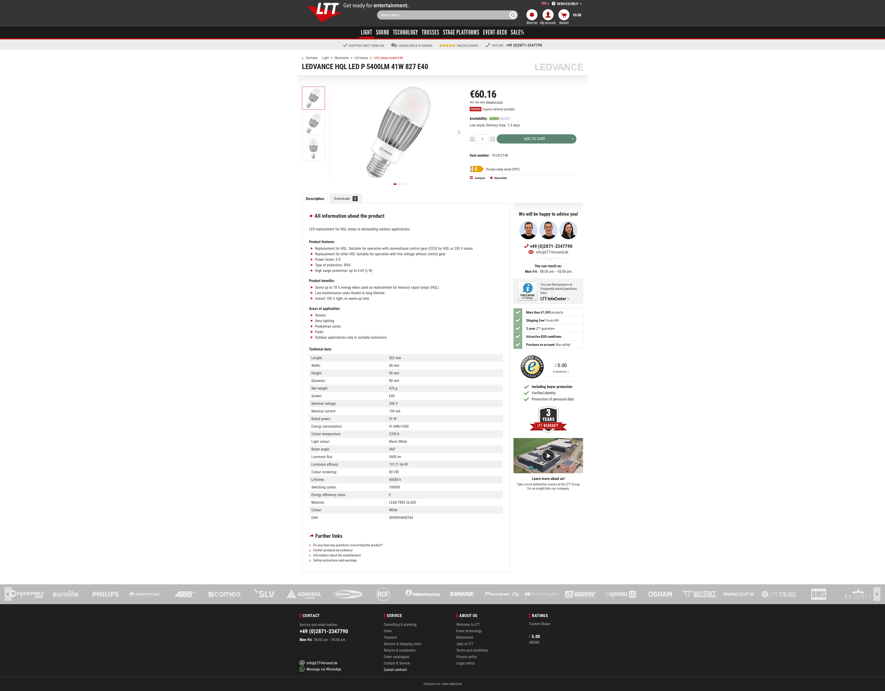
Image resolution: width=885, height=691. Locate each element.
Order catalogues (396, 657)
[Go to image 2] (399, 184)
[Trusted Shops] (531, 366)
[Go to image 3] (404, 184)
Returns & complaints (400, 650)
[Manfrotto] (383, 594)
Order (388, 631)
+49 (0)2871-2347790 (524, 45)
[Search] (513, 15)
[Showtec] (303, 594)
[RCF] (343, 594)
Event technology (469, 631)
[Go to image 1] (395, 184)
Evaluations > (561, 371)
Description (315, 198)
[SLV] (224, 594)
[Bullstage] (660, 594)
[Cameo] (185, 594)
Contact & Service (397, 663)
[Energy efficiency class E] (477, 169)
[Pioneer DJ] (462, 594)
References (464, 637)
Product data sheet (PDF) (503, 169)
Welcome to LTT (468, 624)
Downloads (345, 199)
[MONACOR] (858, 594)
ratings (534, 642)
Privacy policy (466, 657)
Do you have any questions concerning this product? (348, 545)
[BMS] (778, 594)
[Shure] (422, 594)
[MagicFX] (699, 594)
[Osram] (620, 594)
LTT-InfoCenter (553, 299)
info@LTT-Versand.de (552, 252)
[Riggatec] (541, 594)
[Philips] (66, 594)
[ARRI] (145, 594)
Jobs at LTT (464, 644)
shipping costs (494, 102)
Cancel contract (395, 669)
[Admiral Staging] (264, 594)
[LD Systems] (581, 594)
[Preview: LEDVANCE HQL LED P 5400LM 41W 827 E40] (313, 98)
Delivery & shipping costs (402, 644)
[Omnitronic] (105, 594)
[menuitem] (538, 4)
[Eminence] (818, 594)
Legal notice (465, 663)
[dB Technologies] (501, 594)
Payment (390, 637)
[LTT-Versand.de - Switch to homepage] (325, 12)
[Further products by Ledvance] (559, 67)
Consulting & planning (400, 624)
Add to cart (534, 139)
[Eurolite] (26, 594)
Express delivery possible (498, 109)
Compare (479, 178)
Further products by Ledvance (333, 550)
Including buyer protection (552, 386)
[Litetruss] (739, 594)
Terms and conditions (472, 650)
